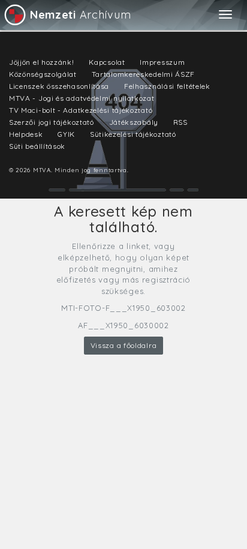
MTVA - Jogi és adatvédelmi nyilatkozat (82, 98)
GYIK (66, 134)
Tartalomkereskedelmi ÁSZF (143, 74)
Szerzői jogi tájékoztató (51, 122)
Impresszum (162, 62)
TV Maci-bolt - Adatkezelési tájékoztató (80, 110)
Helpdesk (26, 134)
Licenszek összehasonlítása (59, 86)
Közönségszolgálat (43, 74)
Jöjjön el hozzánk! (41, 62)
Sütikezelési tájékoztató (133, 134)
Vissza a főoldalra (124, 345)
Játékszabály (133, 122)
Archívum (80, 15)
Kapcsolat (107, 62)
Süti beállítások (37, 146)
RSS (180, 122)
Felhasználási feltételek (167, 86)
